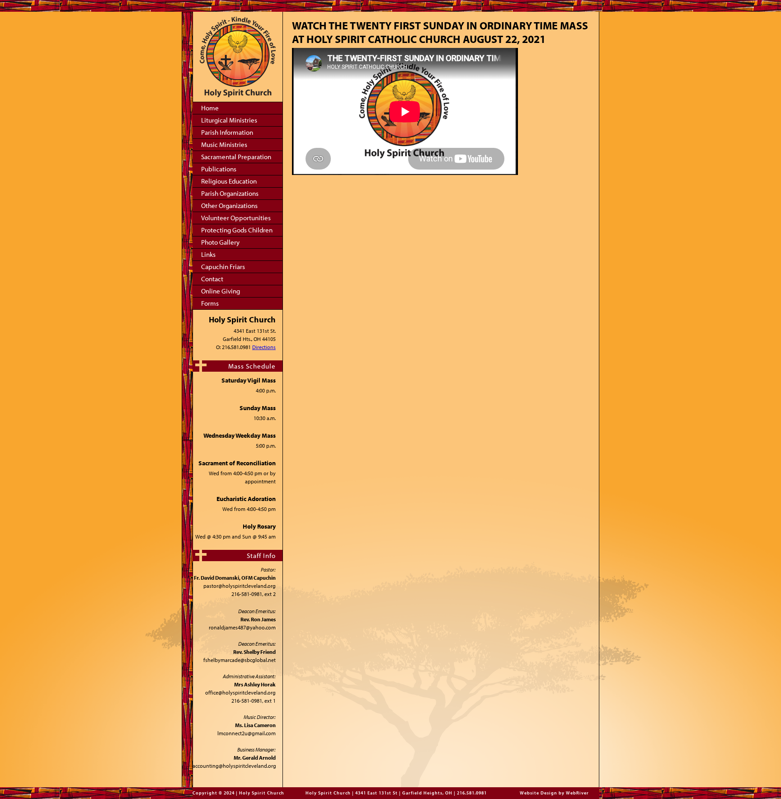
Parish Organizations (230, 193)
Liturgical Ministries (229, 120)
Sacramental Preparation (236, 156)
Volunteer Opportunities (236, 217)
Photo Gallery (220, 242)
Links (208, 254)
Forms (210, 303)
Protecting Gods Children (237, 230)
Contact (212, 278)
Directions (264, 347)
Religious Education (229, 181)
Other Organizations (229, 205)
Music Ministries (224, 144)
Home (210, 108)
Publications (218, 169)
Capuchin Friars (223, 266)
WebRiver (577, 793)
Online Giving (220, 291)
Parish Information (227, 132)
